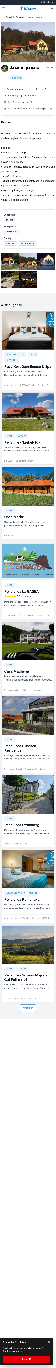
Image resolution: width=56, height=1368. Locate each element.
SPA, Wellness (12, 360)
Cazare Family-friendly (15, 354)
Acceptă (26, 1359)
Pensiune (19, 17)
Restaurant (22, 436)
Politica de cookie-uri (13, 1351)
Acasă (9, 17)
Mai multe (28, 1008)
